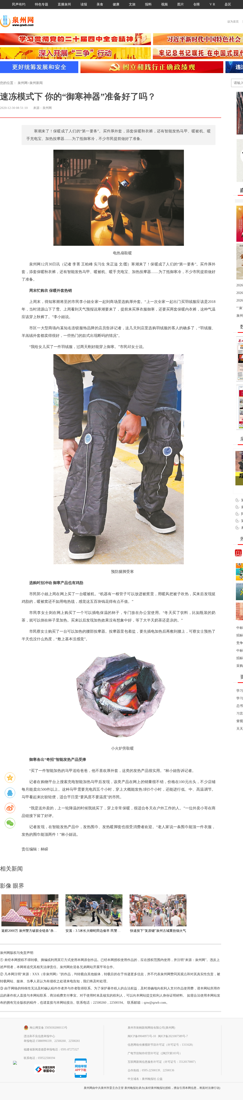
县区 (227, 4)
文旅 (132, 4)
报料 (148, 4)
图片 (180, 4)
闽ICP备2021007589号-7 (173, 1036)
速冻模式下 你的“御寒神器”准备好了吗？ (78, 96)
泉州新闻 (36, 83)
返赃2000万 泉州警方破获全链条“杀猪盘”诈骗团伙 (38, 931)
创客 (196, 4)
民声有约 (18, 4)
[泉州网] (18, 21)
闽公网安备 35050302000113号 (48, 1027)
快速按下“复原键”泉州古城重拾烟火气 (158, 931)
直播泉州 (64, 4)
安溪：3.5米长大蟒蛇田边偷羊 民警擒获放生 (98, 931)
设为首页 (233, 21)
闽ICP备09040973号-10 (142, 1036)
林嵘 (44, 849)
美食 (100, 4)
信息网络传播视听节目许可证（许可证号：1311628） (161, 1044)
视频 (164, 4)
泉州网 (23, 83)
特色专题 (41, 4)
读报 (83, 4)
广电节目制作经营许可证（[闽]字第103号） (155, 1053)
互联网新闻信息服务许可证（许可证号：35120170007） (162, 1061)
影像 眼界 (12, 886)
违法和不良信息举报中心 (39, 1036)
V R (212, 4)
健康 (116, 4)
